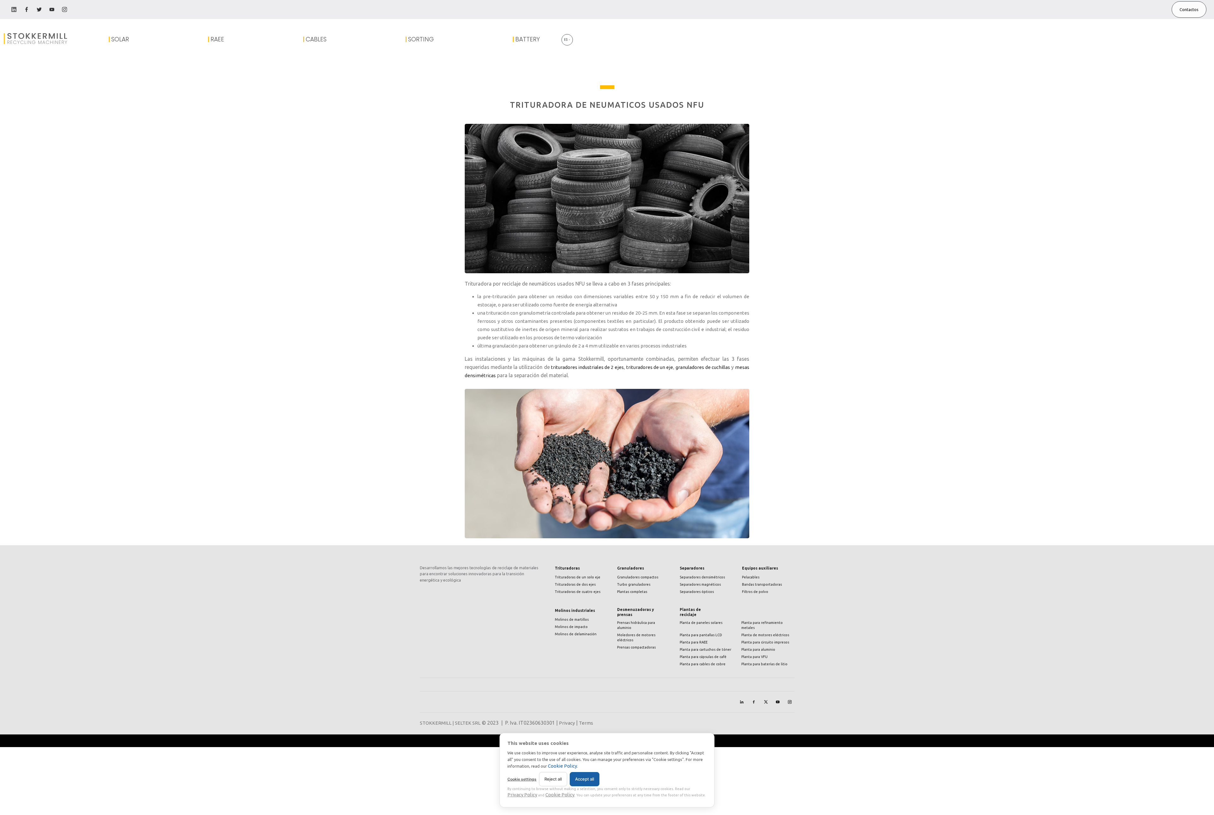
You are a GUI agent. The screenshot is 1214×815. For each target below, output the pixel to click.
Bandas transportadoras (762, 584)
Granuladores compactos (637, 577)
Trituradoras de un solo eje (577, 577)
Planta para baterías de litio (764, 664)
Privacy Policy (522, 794)
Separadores (692, 568)
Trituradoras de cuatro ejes (577, 592)
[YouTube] (777, 702)
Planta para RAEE (694, 642)
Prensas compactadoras (636, 647)
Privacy (567, 723)
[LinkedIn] (741, 702)
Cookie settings (521, 779)
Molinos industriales (575, 610)
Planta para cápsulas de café (703, 657)
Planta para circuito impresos (765, 642)
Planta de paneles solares (701, 623)
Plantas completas (632, 592)
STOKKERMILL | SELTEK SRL (450, 723)
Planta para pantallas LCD (701, 635)
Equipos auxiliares (760, 568)
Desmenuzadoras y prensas (635, 612)
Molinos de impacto (571, 627)
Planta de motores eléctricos (765, 635)
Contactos (1189, 9)
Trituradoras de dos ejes (575, 584)
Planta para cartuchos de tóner (705, 649)
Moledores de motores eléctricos (636, 637)
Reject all (553, 779)
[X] (765, 702)
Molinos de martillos (572, 619)
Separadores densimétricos (702, 577)
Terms (586, 723)
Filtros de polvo (755, 592)
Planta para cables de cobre (703, 664)
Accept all (584, 779)
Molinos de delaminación (576, 634)
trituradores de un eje (649, 367)
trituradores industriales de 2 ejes (587, 367)
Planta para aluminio (758, 649)
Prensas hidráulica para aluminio (636, 625)
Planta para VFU (754, 657)
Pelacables (750, 577)
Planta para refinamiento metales (762, 625)
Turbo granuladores (633, 584)
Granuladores (630, 568)
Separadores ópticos (697, 592)
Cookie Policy (562, 766)
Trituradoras (567, 568)
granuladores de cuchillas (703, 367)
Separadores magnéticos (700, 584)
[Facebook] (753, 702)
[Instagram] (789, 702)
